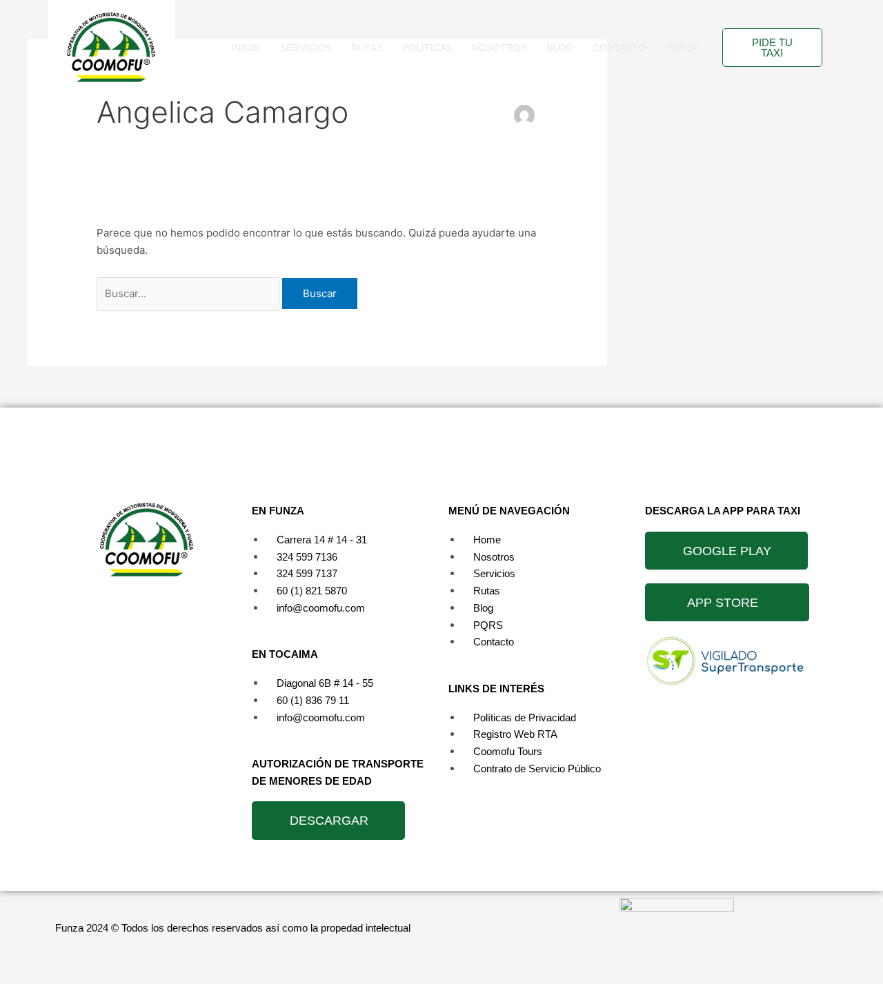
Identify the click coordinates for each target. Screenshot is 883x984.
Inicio (246, 47)
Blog (559, 47)
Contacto (619, 47)
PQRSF (682, 47)
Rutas (367, 47)
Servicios (306, 47)
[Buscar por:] (189, 293)
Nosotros (499, 47)
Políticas (427, 47)
